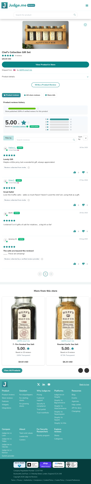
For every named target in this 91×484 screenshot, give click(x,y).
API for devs (76, 408)
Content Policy (48, 480)
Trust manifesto (43, 413)
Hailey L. (12, 147)
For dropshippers (26, 394)
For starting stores (23, 399)
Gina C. (12, 180)
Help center (76, 404)
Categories (58, 439)
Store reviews (7, 398)
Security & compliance (41, 404)
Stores (56, 435)
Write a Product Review (45, 85)
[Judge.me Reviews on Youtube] (49, 384)
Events (74, 398)
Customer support (40, 399)
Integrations (6, 408)
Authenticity (28, 480)
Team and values (26, 433)
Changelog (76, 411)
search (74, 14)
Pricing (39, 394)
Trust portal (41, 409)
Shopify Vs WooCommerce (60, 407)
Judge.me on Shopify (59, 395)
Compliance (38, 480)
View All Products (12, 370)
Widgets (5, 404)
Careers (22, 440)
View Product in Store (45, 64)
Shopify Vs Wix (60, 423)
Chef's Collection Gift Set (16, 52)
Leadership (23, 436)
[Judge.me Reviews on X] (38, 384)
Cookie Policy (59, 480)
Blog (73, 394)
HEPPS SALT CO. (25, 70)
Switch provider (8, 456)
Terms (13, 480)
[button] (80, 370)
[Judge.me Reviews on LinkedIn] (43, 384)
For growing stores (24, 404)
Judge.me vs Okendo (7, 445)
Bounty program (43, 435)
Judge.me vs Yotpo (7, 440)
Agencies (75, 401)
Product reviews (8, 394)
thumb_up (74, 172)
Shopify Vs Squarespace (59, 413)
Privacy (19, 480)
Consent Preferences (73, 480)
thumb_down (83, 172)
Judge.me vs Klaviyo (7, 451)
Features (5, 401)
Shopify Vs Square (58, 418)
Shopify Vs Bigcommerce (59, 401)
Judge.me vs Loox (7, 434)
